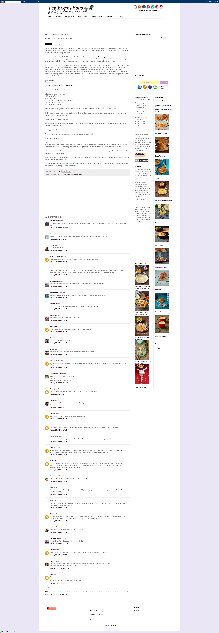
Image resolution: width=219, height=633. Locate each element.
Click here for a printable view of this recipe (59, 85)
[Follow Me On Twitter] (139, 89)
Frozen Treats (159, 312)
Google (157, 348)
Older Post (126, 591)
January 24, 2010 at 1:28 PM (59, 262)
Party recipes (67, 174)
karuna (52, 514)
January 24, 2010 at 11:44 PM (59, 394)
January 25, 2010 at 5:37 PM (59, 507)
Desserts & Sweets (161, 336)
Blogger (113, 625)
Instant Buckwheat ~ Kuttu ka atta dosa (143, 338)
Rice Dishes (159, 245)
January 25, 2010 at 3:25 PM (59, 481)
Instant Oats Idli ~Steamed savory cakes (143, 362)
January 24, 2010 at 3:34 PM (59, 309)
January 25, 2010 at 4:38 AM (59, 441)
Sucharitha (53, 461)
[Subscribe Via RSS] (144, 89)
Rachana (53, 315)
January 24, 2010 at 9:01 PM (59, 354)
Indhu (52, 500)
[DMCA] (141, 161)
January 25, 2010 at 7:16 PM (59, 521)
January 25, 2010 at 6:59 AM (59, 454)
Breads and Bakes (161, 267)
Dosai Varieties (160, 156)
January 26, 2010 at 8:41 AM (59, 532)
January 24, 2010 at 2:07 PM (59, 275)
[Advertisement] (88, 24)
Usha (52, 574)
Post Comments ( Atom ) (60, 594)
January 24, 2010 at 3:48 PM (59, 320)
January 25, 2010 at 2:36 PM (59, 470)
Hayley (52, 527)
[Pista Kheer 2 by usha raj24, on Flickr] (51, 81)
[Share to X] (67, 171)
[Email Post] (58, 171)
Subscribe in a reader (96, 614)
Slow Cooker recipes (77, 174)
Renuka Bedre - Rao (56, 374)
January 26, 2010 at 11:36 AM (59, 543)
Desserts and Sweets (56, 174)
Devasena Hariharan (57, 538)
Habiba (52, 561)
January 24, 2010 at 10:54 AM (59, 228)
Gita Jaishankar (55, 360)
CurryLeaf (53, 447)
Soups (157, 178)
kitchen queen (54, 281)
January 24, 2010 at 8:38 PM (59, 343)
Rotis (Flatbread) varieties (163, 200)
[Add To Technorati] (155, 89)
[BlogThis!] (65, 171)
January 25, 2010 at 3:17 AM (59, 430)
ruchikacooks (54, 268)
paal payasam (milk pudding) (95, 57)
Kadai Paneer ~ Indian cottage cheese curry (142, 314)
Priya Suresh (54, 326)
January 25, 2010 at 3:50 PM (59, 494)
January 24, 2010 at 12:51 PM (59, 250)
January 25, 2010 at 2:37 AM (59, 419)
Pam (51, 338)
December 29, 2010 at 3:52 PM (59, 568)
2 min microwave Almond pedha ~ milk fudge (142, 387)
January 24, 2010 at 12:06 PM (59, 239)
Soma (52, 487)
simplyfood (53, 304)
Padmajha (53, 389)
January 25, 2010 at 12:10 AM (59, 407)
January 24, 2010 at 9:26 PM (59, 367)
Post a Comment (53, 587)
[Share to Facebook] (70, 171)
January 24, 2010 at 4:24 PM (59, 332)
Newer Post (48, 591)
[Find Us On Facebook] (150, 89)
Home (88, 591)
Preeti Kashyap (55, 220)
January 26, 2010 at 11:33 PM (59, 555)
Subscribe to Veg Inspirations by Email (101, 611)
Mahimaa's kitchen (56, 292)
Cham (52, 400)
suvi (51, 349)
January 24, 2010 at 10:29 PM (59, 383)
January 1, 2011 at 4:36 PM (58, 583)
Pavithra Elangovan (56, 256)
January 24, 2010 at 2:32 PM (59, 298)
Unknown (53, 413)
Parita (52, 245)
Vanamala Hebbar (56, 476)
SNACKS (158, 289)
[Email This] (62, 171)
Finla (51, 234)
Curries (157, 223)
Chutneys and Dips (161, 134)
